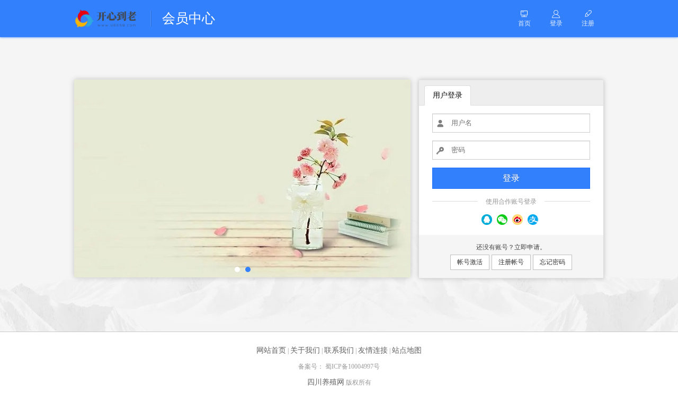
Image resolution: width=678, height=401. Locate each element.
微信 (502, 219)
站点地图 (407, 350)
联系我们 (339, 350)
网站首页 (271, 350)
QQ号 (486, 219)
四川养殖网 (325, 382)
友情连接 (373, 350)
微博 (517, 219)
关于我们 (305, 350)
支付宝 (533, 219)
